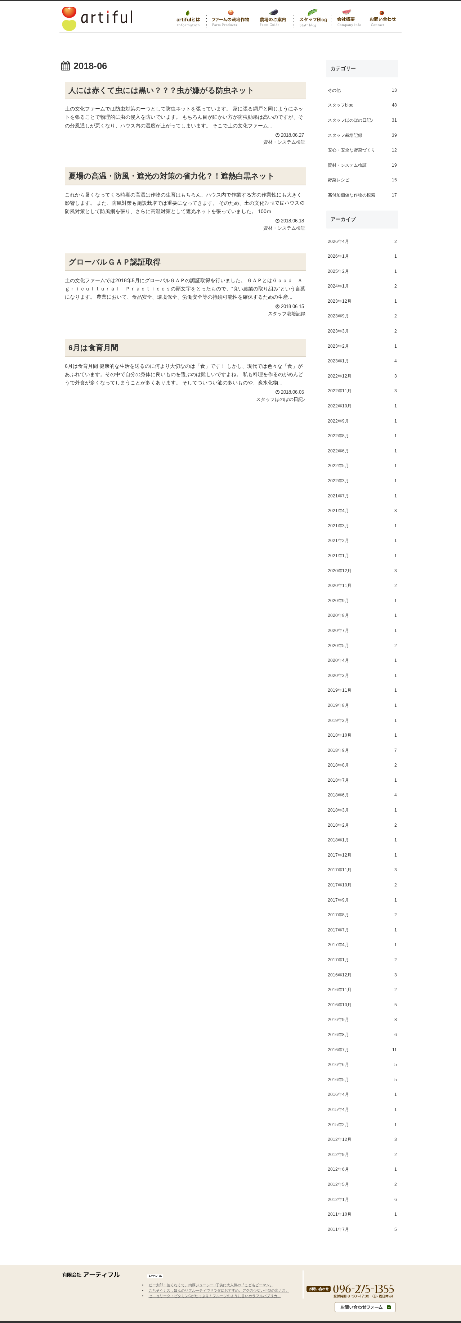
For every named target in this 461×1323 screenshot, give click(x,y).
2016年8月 (362, 1034)
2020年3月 (362, 675)
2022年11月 (362, 391)
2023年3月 (362, 331)
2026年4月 (362, 241)
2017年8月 (362, 915)
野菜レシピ (362, 180)
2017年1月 (362, 959)
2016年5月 (362, 1079)
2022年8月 (362, 436)
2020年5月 (362, 645)
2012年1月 (362, 1199)
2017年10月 (362, 885)
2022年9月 (362, 421)
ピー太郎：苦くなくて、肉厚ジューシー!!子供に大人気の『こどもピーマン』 (211, 1285)
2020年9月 (362, 600)
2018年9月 (362, 750)
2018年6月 (362, 795)
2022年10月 (362, 405)
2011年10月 (362, 1214)
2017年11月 (362, 870)
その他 (362, 90)
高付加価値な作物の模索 (362, 195)
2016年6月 (362, 1064)
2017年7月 (362, 930)
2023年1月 (362, 361)
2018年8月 (362, 765)
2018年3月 (362, 810)
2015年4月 (362, 1109)
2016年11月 (362, 990)
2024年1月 (362, 286)
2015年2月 (362, 1124)
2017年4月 (362, 945)
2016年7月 (362, 1049)
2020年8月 (362, 615)
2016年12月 (362, 974)
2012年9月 (362, 1154)
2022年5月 (362, 466)
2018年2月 (362, 825)
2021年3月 (362, 525)
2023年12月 (362, 301)
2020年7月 (362, 630)
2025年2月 (362, 271)
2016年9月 (362, 1019)
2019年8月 (362, 705)
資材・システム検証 (362, 165)
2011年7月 (362, 1229)
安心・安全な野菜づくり (362, 150)
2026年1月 (362, 256)
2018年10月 (362, 735)
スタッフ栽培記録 (362, 135)
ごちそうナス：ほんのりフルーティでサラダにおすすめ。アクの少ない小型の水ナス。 (219, 1290)
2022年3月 (362, 480)
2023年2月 (362, 346)
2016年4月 (362, 1094)
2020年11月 (362, 585)
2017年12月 (362, 855)
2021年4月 (362, 511)
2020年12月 (362, 570)
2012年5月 (362, 1184)
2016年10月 (362, 1004)
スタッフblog (362, 105)
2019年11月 (362, 690)
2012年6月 (362, 1169)
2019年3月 (362, 720)
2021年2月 (362, 540)
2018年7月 (362, 780)
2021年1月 (362, 555)
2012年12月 (362, 1139)
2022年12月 (362, 376)
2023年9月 (362, 316)
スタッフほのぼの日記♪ (362, 120)
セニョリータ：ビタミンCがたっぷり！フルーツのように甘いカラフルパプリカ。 (215, 1296)
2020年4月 (362, 660)
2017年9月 (362, 900)
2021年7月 (362, 495)
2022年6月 (362, 450)
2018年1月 (362, 840)
